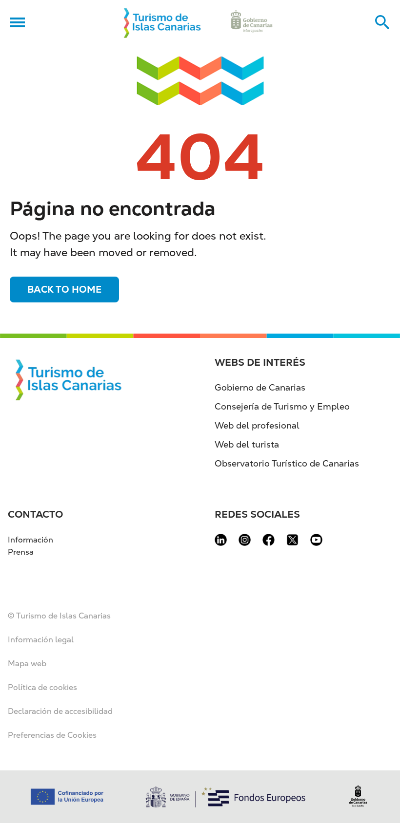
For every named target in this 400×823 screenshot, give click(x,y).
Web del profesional (257, 425)
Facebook (268, 540)
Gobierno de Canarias (260, 387)
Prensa (21, 552)
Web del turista (247, 444)
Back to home (64, 289)
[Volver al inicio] (162, 22)
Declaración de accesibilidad (60, 711)
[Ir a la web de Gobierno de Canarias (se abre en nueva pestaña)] (251, 22)
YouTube (316, 540)
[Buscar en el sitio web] (382, 22)
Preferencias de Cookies (52, 735)
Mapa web (27, 663)
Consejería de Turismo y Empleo (282, 406)
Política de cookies (42, 687)
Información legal (41, 640)
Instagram (245, 540)
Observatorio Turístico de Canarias (287, 463)
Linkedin (221, 540)
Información (30, 540)
